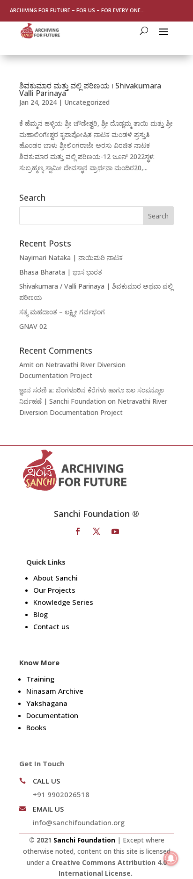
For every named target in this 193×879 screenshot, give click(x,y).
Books (36, 727)
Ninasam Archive (54, 691)
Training (40, 678)
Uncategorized (87, 102)
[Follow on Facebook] (77, 531)
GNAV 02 (33, 326)
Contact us (51, 626)
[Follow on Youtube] (115, 531)
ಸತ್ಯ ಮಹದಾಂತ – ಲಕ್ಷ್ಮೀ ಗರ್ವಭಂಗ (62, 311)
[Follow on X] (96, 531)
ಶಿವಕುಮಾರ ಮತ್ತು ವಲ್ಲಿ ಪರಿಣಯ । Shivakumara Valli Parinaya (90, 89)
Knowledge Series (63, 602)
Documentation (52, 715)
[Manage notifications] (170, 858)
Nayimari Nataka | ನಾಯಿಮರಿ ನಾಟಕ (71, 257)
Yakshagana (46, 703)
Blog (40, 614)
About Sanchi (55, 577)
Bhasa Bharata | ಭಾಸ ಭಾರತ (60, 272)
